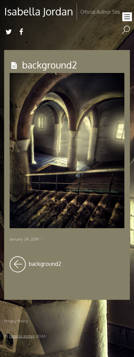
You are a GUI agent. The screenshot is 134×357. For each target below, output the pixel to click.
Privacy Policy (16, 320)
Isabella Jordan (22, 335)
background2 (49, 65)
